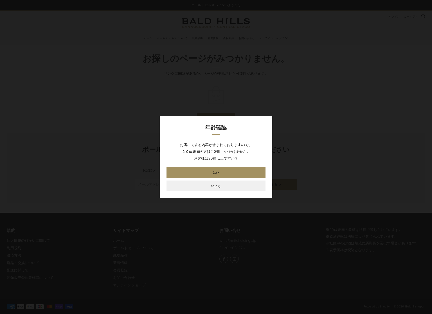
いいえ (216, 186)
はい (216, 172)
